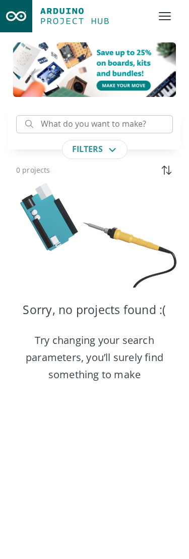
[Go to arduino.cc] (16, 16)
